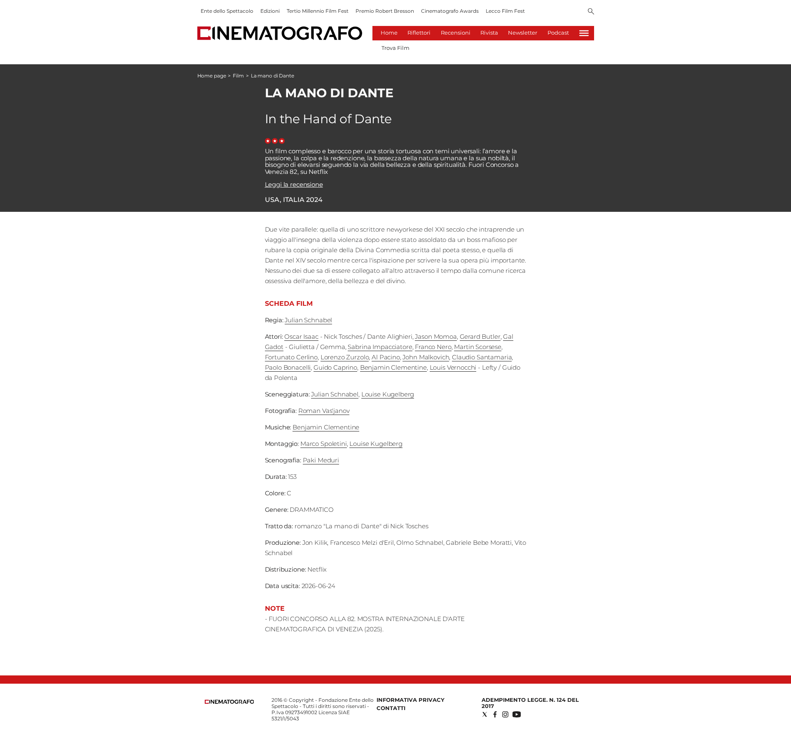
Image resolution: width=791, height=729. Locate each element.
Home (389, 32)
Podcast (558, 32)
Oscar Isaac (301, 336)
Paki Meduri (321, 460)
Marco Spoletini (323, 444)
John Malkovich (426, 357)
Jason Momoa (435, 336)
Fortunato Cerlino (291, 357)
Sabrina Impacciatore (380, 347)
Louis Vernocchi (453, 367)
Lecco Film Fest (505, 11)
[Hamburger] (584, 33)
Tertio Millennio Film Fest (318, 11)
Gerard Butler (480, 336)
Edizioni (270, 11)
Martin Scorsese (477, 347)
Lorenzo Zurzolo (345, 357)
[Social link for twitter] (485, 714)
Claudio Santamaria (482, 357)
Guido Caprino (335, 367)
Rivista (489, 32)
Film (238, 76)
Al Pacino (386, 357)
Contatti (391, 708)
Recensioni (455, 32)
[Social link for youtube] (517, 714)
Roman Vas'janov (324, 411)
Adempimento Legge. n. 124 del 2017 (530, 702)
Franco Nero (433, 347)
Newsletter (522, 32)
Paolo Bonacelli (288, 367)
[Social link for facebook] (495, 714)
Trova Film (395, 48)
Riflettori (419, 32)
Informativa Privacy (411, 699)
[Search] (591, 12)
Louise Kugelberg (387, 394)
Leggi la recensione (294, 184)
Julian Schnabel (308, 320)
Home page (211, 76)
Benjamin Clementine (393, 367)
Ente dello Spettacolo (227, 11)
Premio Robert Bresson (385, 11)
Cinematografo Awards (450, 11)
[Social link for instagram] (505, 714)
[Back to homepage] (229, 702)
